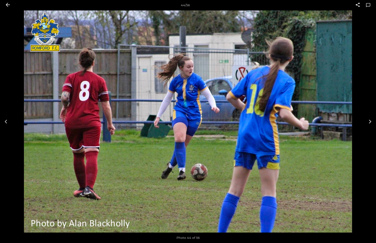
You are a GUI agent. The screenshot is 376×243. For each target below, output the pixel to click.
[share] (357, 5)
